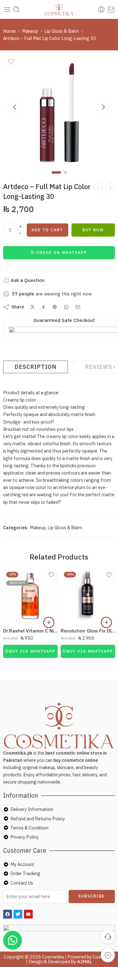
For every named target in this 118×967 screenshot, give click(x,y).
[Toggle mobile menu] (7, 9)
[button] (59, 252)
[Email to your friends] (78, 307)
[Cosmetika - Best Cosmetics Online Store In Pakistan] (59, 9)
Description (35, 366)
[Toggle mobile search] (16, 9)
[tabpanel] (59, 110)
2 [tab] (65, 177)
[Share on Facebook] (43, 307)
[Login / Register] (101, 9)
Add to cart (47, 230)
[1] (59, 109)
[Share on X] (32, 307)
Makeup (30, 31)
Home (9, 31)
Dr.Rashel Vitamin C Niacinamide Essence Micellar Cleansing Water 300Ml (30, 630)
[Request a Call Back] (108, 936)
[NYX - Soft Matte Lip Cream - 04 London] (98, 187)
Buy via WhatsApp (32, 651)
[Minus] (20, 233)
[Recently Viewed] (108, 955)
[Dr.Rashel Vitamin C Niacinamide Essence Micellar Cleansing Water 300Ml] (30, 596)
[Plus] (20, 226)
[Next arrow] (103, 107)
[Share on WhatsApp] (66, 307)
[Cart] (111, 9)
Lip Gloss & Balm (61, 31)
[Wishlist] (11, 62)
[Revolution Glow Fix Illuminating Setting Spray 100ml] (88, 596)
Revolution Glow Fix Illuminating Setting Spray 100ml (88, 630)
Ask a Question (27, 280)
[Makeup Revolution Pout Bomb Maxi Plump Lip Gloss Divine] (110, 187)
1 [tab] (56, 177)
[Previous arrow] (15, 107)
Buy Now (93, 230)
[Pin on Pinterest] (54, 307)
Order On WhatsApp (61, 252)
